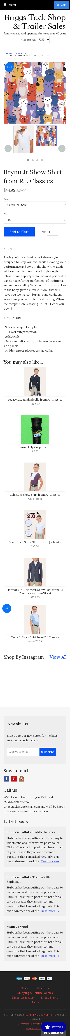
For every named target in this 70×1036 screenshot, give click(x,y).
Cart (63, 4)
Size (6, 214)
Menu (12, 4)
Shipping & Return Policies (35, 993)
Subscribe (47, 752)
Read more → (50, 861)
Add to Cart (19, 231)
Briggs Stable (49, 997)
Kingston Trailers (23, 997)
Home (9, 54)
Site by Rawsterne (35, 1028)
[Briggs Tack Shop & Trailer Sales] (35, 23)
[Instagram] (21, 779)
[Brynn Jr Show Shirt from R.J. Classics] (23, 139)
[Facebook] (6, 779)
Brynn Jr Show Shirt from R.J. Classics (30, 56)
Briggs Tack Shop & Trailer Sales (39, 1015)
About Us (42, 988)
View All (58, 657)
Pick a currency (28, 40)
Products (21, 54)
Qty (44, 232)
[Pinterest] (14, 779)
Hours (35, 1002)
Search (25, 988)
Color (7, 199)
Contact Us (55, 1032)
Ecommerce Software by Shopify (35, 1023)
